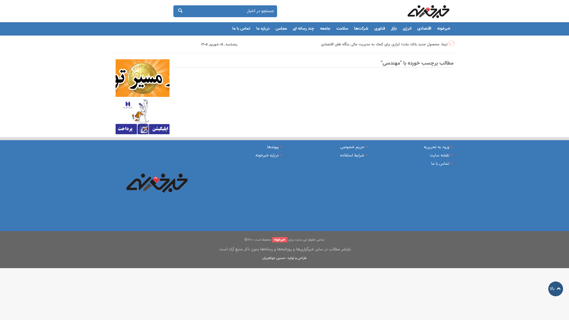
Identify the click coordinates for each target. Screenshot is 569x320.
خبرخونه (443, 28)
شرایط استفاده (352, 155)
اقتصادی (424, 28)
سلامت (342, 28)
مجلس (281, 28)
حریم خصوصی (352, 147)
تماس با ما (241, 28)
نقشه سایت (439, 155)
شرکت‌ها (361, 28)
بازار (394, 28)
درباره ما (263, 28)
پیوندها (273, 147)
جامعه (325, 28)
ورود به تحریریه (436, 147)
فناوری (379, 28)
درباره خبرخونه (267, 155)
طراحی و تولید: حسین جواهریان (284, 258)
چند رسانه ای (303, 28)
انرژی (407, 28)
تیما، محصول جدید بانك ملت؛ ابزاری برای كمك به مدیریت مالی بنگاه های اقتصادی (384, 44)
